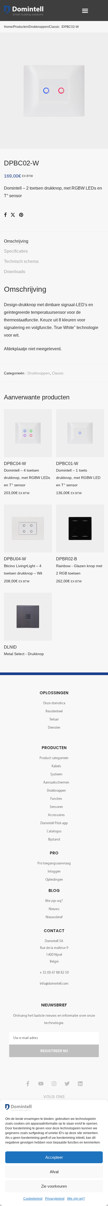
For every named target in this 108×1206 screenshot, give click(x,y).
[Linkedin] (80, 1083)
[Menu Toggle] (85, 10)
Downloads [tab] (14, 271)
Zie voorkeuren (54, 1186)
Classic (54, 27)
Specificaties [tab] (16, 251)
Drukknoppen (39, 373)
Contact (54, 930)
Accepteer (54, 1157)
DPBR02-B (66, 559)
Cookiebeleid (32, 1198)
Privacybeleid (54, 1198)
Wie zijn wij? (76, 1198)
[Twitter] (67, 1083)
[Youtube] (41, 1083)
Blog (54, 890)
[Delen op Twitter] (12, 215)
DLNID (10, 647)
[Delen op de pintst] (21, 215)
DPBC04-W (15, 463)
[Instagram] (54, 1083)
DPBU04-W (15, 559)
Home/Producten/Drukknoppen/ (26, 27)
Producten (54, 747)
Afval (54, 1172)
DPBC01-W (67, 463)
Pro (54, 853)
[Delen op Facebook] (5, 215)
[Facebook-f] (28, 1083)
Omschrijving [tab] (16, 241)
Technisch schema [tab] (21, 261)
